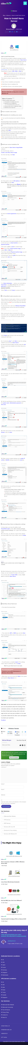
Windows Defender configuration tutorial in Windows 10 (13, 92)
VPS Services (7, 819)
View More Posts (21, 740)
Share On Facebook (17, 733)
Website (3, 795)
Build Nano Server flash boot (10, 107)
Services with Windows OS (10, 833)
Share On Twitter (10, 732)
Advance (14, 11)
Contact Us (5, 1014)
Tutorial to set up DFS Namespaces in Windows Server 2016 (11, 672)
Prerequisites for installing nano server (12, 101)
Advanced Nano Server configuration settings (13, 106)
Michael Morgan (6, 740)
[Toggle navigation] (24, 3)
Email (3, 789)
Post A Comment (14, 757)
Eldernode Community (7, 1007)
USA (3, 962)
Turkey (4, 992)
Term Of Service (6, 1009)
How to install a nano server (9, 100)
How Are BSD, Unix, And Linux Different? (11, 900)
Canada (4, 994)
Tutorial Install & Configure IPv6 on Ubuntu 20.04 (13, 919)
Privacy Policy (5, 1012)
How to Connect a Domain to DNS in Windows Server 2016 (12, 862)
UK (3, 959)
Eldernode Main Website (10, 816)
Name (3, 784)
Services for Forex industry (10, 830)
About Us (4, 1017)
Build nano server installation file (10, 103)
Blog (4, 15)
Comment (4, 767)
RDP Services (7, 823)
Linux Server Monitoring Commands (10, 882)
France (4, 967)
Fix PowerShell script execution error (13, 104)
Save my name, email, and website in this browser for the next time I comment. (13, 802)
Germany (4, 969)
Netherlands (5, 975)
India (3, 987)
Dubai (3, 989)
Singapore (4, 972)
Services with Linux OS (9, 826)
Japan (3, 964)
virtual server (4, 69)
